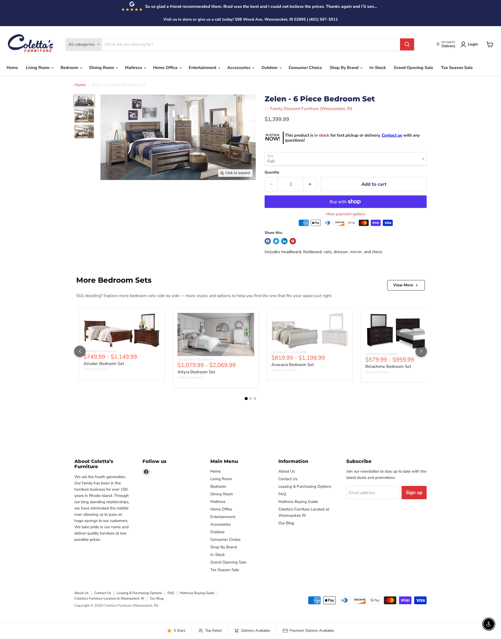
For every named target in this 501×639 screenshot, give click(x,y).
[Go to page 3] (255, 398)
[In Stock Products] (272, 137)
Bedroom (70, 68)
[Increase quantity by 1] (310, 184)
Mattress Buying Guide (298, 501)
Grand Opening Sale (413, 68)
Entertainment (203, 68)
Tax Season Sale (457, 68)
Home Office (166, 68)
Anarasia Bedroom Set (292, 365)
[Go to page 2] (250, 398)
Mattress (134, 68)
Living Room (38, 68)
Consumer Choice (305, 68)
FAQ (282, 494)
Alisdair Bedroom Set (104, 364)
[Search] (407, 44)
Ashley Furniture (96, 369)
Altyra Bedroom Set (196, 372)
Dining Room (102, 68)
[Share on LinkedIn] (284, 241)
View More (403, 285)
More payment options (345, 214)
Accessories (239, 68)
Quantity (272, 172)
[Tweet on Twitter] (276, 241)
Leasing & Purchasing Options (304, 486)
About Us (286, 471)
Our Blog (286, 523)
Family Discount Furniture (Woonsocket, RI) (311, 109)
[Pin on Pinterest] (293, 241)
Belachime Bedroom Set (388, 366)
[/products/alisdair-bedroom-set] (122, 330)
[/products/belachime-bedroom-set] (403, 332)
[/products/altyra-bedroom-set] (215, 334)
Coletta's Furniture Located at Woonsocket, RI (109, 598)
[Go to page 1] (246, 398)
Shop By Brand (345, 68)
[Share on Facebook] (268, 241)
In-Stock (377, 68)
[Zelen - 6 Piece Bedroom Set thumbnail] (84, 101)
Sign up (414, 492)
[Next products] (421, 351)
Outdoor (270, 68)
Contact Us (287, 478)
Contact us (392, 135)
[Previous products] (80, 351)
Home (12, 68)
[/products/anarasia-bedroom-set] (309, 331)
